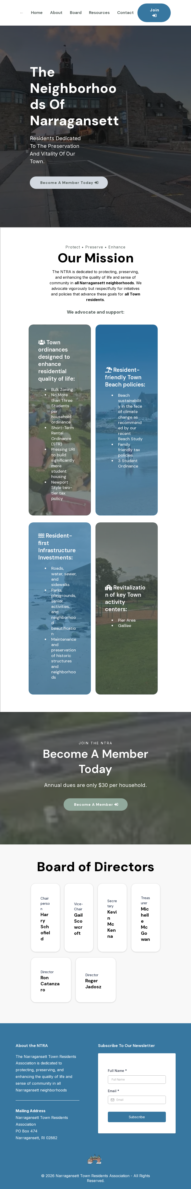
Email (113, 1091)
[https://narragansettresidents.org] (21, 12)
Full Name (117, 1071)
